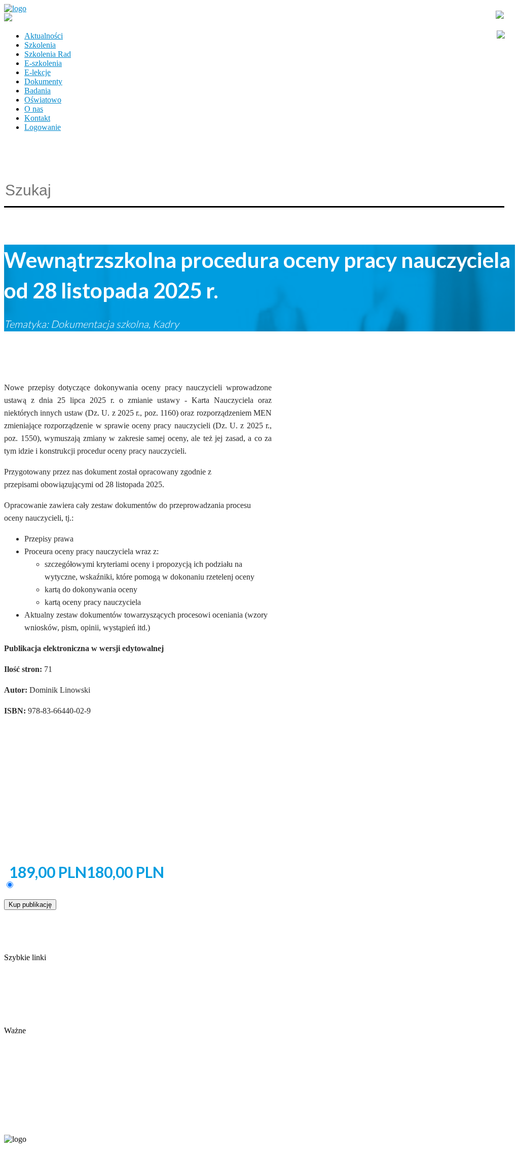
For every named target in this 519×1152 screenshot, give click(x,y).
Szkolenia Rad (47, 54)
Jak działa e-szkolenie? (40, 1012)
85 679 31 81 (22, 1122)
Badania (37, 90)
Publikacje (21, 994)
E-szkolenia (43, 63)
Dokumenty (43, 81)
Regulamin (21, 1003)
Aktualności (43, 35)
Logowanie (42, 127)
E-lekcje (37, 72)
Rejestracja (21, 1039)
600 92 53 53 (65, 1122)
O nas (33, 109)
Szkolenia (40, 45)
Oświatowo (42, 99)
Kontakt (37, 118)
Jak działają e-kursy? (37, 1021)
